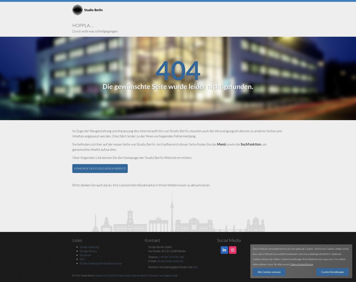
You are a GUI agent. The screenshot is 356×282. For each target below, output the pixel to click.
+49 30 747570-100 (171, 257)
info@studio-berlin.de (170, 261)
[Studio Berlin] (105, 10)
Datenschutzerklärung (301, 264)
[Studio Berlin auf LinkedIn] (224, 250)
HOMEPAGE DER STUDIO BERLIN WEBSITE (100, 168)
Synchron (85, 255)
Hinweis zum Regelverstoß (163, 275)
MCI (82, 259)
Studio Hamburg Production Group (100, 263)
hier (195, 267)
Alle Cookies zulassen (269, 272)
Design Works (88, 251)
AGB (112, 275)
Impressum (102, 275)
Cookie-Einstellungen (332, 272)
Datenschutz (123, 275)
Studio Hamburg (89, 247)
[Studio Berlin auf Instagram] (232, 250)
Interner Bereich (140, 275)
